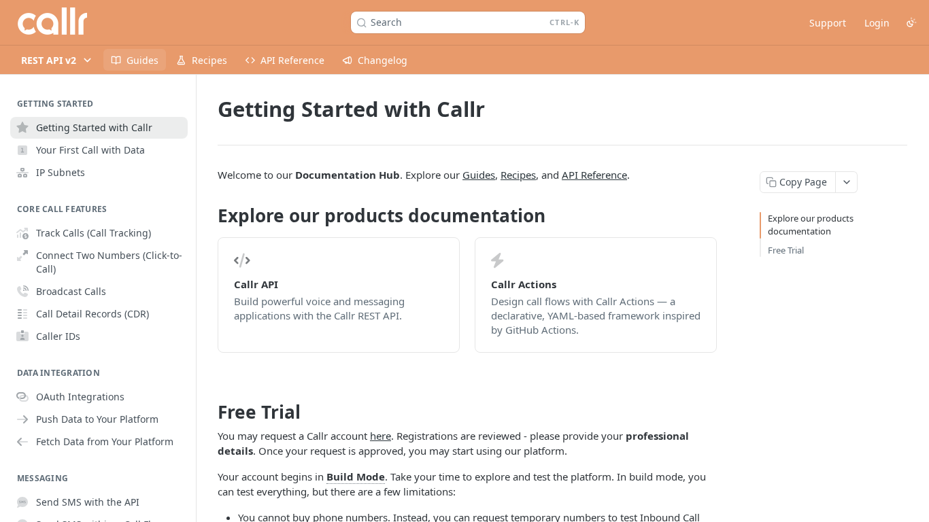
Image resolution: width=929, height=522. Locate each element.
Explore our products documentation (811, 225)
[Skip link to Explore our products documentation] (208, 216)
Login (877, 22)
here (380, 435)
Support (827, 22)
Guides (478, 174)
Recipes (518, 174)
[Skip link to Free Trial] (208, 412)
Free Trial (786, 250)
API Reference (594, 174)
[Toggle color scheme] (911, 22)
